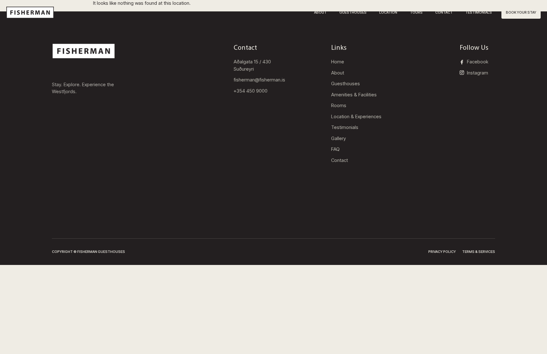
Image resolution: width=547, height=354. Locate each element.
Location (388, 12)
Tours (416, 12)
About (320, 12)
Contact (444, 12)
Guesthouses (353, 12)
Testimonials (478, 12)
